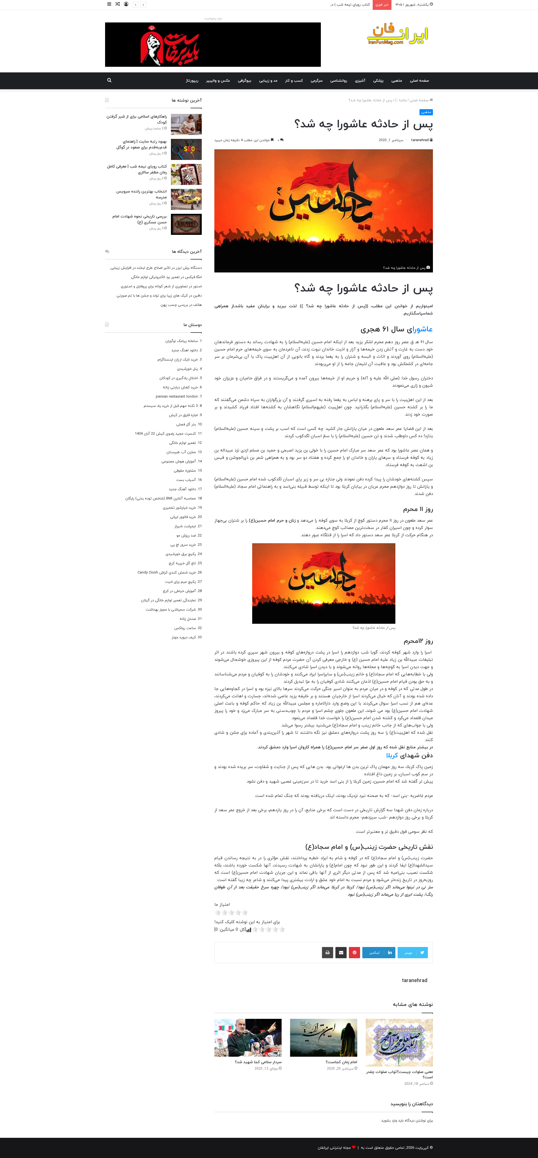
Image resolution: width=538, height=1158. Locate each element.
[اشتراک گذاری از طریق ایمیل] (341, 952)
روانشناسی (338, 80)
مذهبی (396, 80)
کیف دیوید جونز (184, 637)
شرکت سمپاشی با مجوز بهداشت (171, 609)
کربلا (392, 755)
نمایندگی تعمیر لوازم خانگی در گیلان (168, 600)
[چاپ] (327, 952)
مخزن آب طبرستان (181, 452)
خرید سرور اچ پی (183, 544)
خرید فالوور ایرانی (183, 517)
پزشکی (378, 80)
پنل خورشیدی (187, 369)
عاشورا (422, 329)
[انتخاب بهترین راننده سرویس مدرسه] (186, 199)
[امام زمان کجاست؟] (323, 1038)
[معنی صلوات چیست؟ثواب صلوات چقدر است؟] (399, 1043)
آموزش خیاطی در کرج (179, 591)
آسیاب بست (186, 480)
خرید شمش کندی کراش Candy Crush (167, 572)
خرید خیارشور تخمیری (179, 507)
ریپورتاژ (192, 80)
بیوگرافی (244, 80)
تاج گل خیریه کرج (182, 563)
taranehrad (420, 140)
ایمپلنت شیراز (185, 526)
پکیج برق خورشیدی (181, 554)
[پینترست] (354, 952)
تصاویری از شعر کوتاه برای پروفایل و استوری (154, 286)
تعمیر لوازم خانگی (182, 443)
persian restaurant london (177, 396)
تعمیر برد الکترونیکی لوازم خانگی (155, 277)
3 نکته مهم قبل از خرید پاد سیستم (171, 406)
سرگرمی (317, 80)
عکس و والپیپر (218, 80)
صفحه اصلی (419, 80)
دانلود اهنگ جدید (184, 350)
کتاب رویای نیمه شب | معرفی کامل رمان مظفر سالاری (328, 4)
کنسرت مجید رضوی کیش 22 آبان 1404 (165, 433)
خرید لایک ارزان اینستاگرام (177, 359)
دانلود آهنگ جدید (182, 489)
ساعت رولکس (185, 628)
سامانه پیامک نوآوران (181, 341)
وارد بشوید (389, 1120)
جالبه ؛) (401, 100)
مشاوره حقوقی (185, 470)
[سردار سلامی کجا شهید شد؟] (248, 1038)
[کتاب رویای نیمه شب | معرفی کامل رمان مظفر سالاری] (186, 174)
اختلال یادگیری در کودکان (178, 378)
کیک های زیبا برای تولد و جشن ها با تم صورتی (152, 295)
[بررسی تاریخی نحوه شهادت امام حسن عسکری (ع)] (186, 224)
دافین (197, 295)
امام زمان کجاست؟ (341, 1062)
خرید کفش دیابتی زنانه (180, 387)
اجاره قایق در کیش (183, 415)
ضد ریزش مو (186, 535)
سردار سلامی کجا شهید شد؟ (258, 1062)
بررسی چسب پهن (174, 305)
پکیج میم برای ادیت (180, 581)
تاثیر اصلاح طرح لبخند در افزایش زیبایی (140, 267)
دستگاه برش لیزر (189, 267)
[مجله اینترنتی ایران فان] (398, 35)
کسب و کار (294, 80)
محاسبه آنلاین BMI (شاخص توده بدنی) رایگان (160, 498)
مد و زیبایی (268, 80)
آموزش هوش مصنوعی (178, 461)
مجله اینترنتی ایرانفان (334, 1147)
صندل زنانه (188, 619)
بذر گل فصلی (186, 424)
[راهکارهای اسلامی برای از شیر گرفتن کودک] (186, 124)
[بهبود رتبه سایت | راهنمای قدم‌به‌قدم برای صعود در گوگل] (186, 149)
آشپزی (360, 80)
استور (197, 286)
